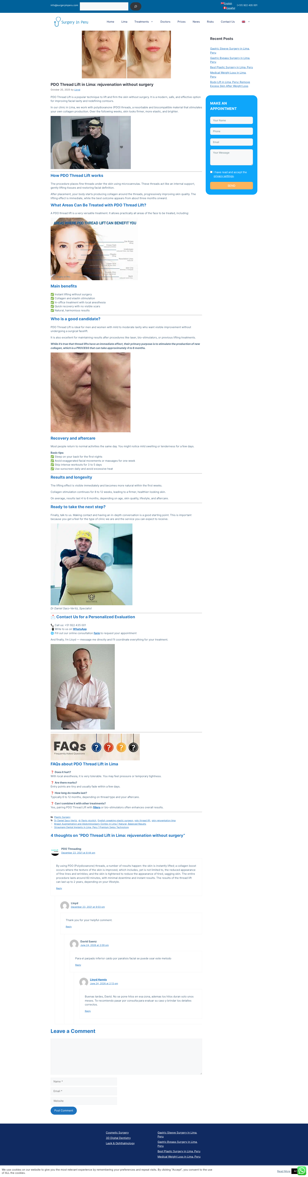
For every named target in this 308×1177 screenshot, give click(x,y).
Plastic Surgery (62, 817)
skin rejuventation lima (164, 820)
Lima (124, 21)
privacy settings (224, 176)
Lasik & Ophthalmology (120, 1143)
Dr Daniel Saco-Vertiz (65, 820)
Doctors (165, 21)
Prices (182, 21)
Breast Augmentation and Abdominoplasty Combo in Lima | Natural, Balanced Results (100, 824)
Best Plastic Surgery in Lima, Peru (231, 67)
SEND (231, 185)
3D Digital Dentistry (118, 1138)
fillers (96, 807)
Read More (284, 1171)
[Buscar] (135, 6)
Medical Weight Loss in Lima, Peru (179, 1156)
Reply (59, 888)
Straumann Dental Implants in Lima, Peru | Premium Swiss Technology (91, 827)
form (97, 633)
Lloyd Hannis (98, 979)
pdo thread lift (142, 820)
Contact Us (228, 21)
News (196, 21)
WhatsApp (80, 629)
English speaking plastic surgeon (115, 820)
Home (110, 21)
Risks (210, 21)
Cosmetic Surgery (117, 1132)
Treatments (141, 21)
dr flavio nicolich (87, 820)
